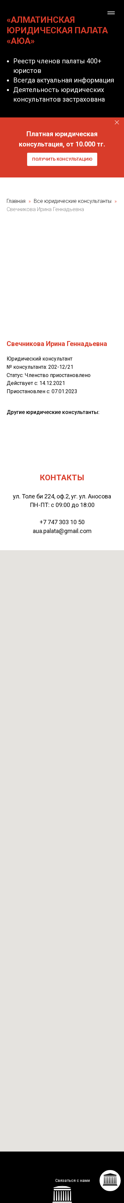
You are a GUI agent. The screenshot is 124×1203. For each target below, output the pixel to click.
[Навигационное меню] (111, 13)
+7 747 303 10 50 (62, 522)
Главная (16, 201)
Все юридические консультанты (73, 201)
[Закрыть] (117, 122)
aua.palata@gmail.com (62, 530)
